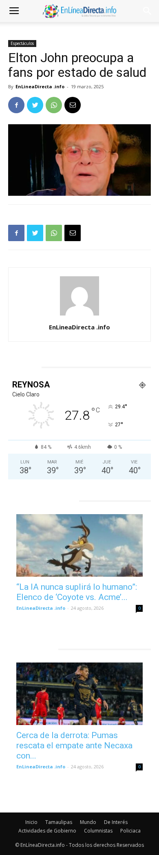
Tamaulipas (58, 822)
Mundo (88, 822)
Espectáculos (22, 43)
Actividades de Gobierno (47, 830)
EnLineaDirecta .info (39, 86)
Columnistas (98, 830)
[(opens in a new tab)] (79, 545)
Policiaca (130, 830)
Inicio (31, 822)
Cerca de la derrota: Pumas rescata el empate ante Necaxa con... (74, 745)
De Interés (116, 822)
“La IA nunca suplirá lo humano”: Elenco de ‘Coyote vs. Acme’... (76, 592)
